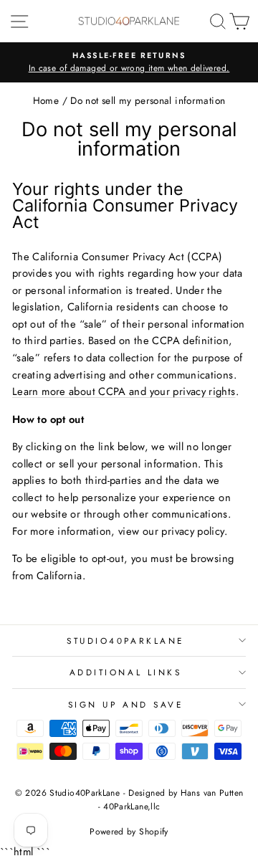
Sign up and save (125, 704)
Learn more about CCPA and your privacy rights (124, 391)
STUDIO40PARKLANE (125, 640)
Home (46, 100)
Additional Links (126, 672)
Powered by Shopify (129, 831)
